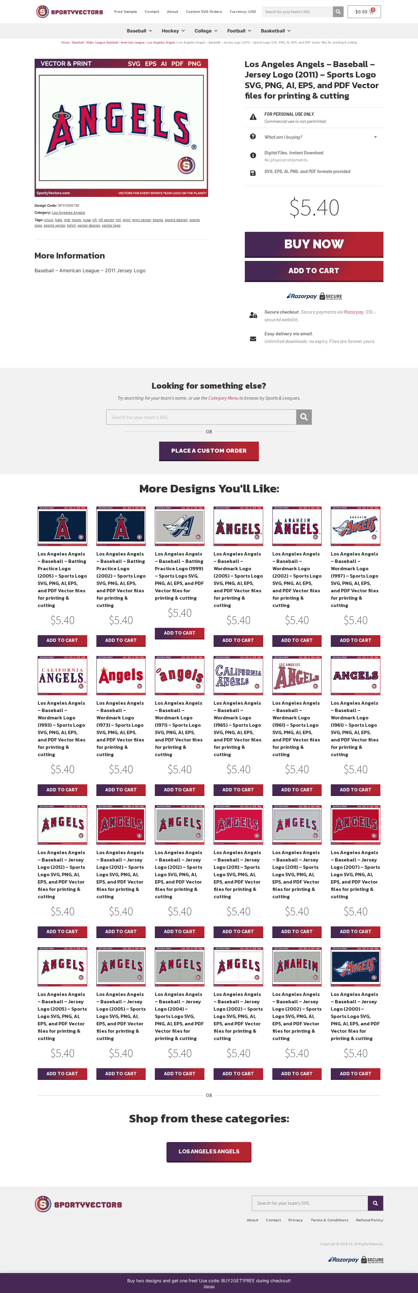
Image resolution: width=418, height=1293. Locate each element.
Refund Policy (369, 1220)
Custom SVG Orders (204, 11)
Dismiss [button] (209, 1286)
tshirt (71, 225)
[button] (322, 137)
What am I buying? (283, 137)
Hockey (170, 31)
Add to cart (314, 270)
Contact (152, 11)
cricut (48, 220)
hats (58, 220)
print (126, 220)
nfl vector (106, 220)
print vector (141, 220)
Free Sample (125, 11)
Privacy (296, 1220)
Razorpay (353, 312)
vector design (88, 225)
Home (65, 42)
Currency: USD (243, 11)
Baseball (136, 31)
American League (133, 42)
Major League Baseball (102, 42)
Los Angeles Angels (161, 42)
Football (236, 31)
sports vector (54, 225)
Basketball (273, 31)
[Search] (338, 11)
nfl (94, 220)
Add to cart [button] (62, 640)
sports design (176, 220)
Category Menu (223, 398)
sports (158, 220)
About (172, 11)
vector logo (111, 225)
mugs (76, 220)
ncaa (87, 220)
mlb (67, 220)
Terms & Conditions (330, 1220)
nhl (118, 220)
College (203, 31)
